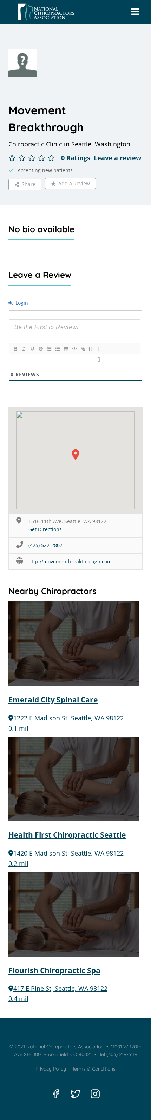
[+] (99, 349)
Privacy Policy (50, 1069)
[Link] (82, 349)
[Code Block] (74, 349)
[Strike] (40, 349)
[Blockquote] (65, 349)
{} (90, 348)
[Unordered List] (57, 349)
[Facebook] (56, 1094)
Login (21, 302)
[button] (75, 454)
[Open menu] (135, 12)
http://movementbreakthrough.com (70, 561)
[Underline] (32, 349)
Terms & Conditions (94, 1069)
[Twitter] (75, 1094)
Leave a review (117, 158)
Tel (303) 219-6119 (117, 1054)
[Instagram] (95, 1094)
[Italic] (23, 349)
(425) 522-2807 (45, 545)
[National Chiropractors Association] (44, 12)
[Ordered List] (49, 349)
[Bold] (15, 349)
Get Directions (45, 529)
